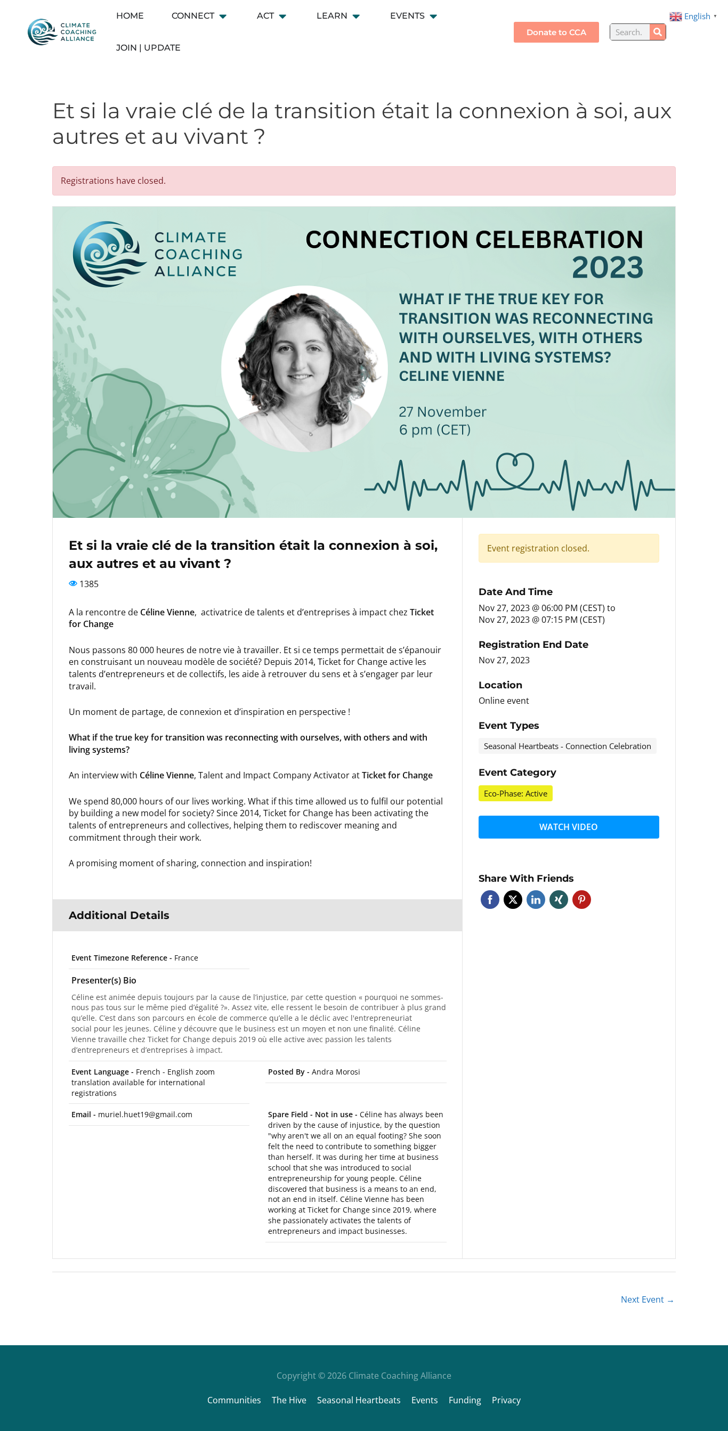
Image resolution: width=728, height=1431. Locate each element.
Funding (465, 1400)
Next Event (648, 1299)
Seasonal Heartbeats (359, 1400)
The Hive (289, 1400)
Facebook (490, 899)
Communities (234, 1400)
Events (424, 1400)
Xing (558, 899)
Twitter (513, 899)
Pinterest (581, 899)
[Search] (658, 32)
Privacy (506, 1400)
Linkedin (536, 899)
